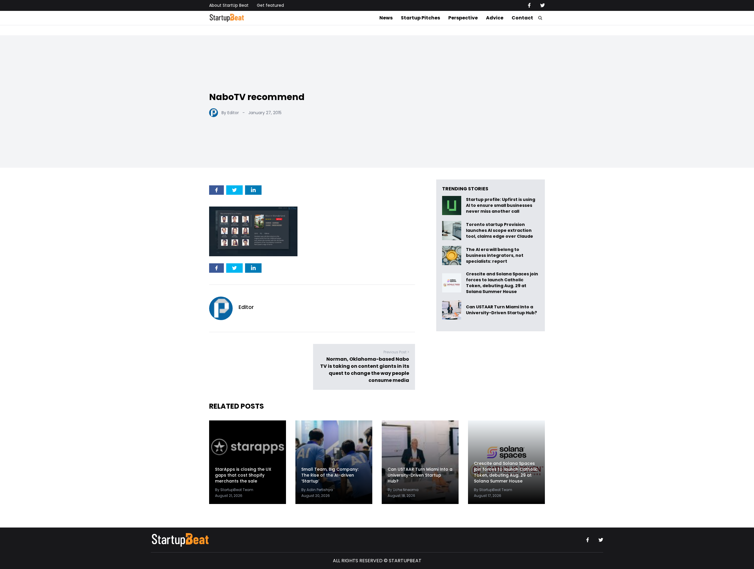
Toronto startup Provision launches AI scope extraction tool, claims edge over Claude (500, 230)
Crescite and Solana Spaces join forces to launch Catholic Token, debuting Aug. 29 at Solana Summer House (502, 283)
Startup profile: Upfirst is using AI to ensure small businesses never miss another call (500, 205)
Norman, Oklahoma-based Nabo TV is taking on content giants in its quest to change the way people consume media (364, 370)
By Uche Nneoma (403, 489)
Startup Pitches (420, 17)
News (386, 17)
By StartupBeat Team (234, 489)
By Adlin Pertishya (317, 489)
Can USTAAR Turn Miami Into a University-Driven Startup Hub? (501, 310)
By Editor (230, 113)
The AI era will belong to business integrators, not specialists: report (494, 255)
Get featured (270, 5)
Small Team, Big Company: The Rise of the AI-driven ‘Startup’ (329, 475)
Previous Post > (396, 352)
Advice (494, 17)
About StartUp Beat (229, 5)
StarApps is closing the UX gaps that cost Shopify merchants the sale (243, 475)
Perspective (463, 17)
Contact (522, 17)
